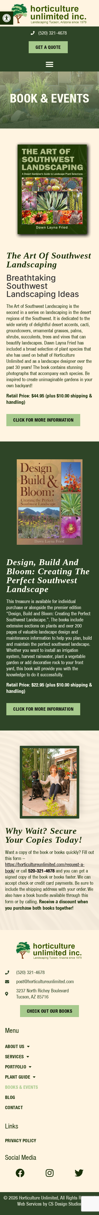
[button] (49, 64)
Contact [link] (14, 1107)
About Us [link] (14, 1046)
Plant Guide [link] (17, 1077)
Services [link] (14, 1057)
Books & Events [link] (21, 1087)
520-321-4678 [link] (41, 871)
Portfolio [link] (15, 1067)
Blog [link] (10, 1097)
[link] (6, 18)
